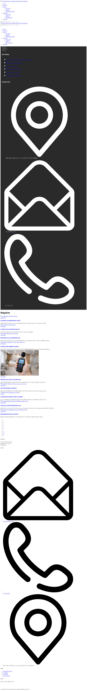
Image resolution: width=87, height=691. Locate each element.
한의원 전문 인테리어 (10, 11)
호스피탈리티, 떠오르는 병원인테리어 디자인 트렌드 (10, 346)
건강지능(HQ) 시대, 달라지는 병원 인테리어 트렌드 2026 (11, 405)
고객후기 (7, 16)
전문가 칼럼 (8, 14)
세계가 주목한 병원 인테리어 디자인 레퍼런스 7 (9, 388)
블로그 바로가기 (9, 17)
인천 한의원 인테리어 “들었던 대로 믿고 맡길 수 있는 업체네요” (12, 396)
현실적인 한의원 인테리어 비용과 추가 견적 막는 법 (9, 414)
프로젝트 (7, 10)
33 (3, 434)
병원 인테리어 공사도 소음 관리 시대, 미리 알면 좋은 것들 (11, 379)
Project (4, 7)
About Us (5, 5)
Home (4, 4)
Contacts (5, 19)
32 (3, 433)
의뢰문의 (37, 685)
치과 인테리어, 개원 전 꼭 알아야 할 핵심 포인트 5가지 (10, 329)
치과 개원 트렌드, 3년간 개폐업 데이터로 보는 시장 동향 (10, 320)
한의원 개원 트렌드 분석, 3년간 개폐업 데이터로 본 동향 (10, 337)
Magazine (5, 13)
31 (3, 431)
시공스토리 (8, 8)
